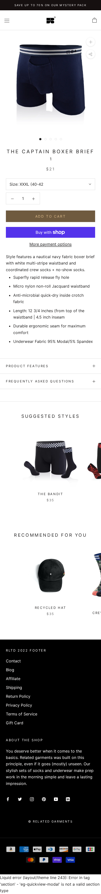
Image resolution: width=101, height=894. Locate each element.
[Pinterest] (44, 799)
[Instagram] (32, 799)
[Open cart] (94, 20)
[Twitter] (20, 799)
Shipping (14, 687)
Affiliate (13, 678)
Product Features (27, 366)
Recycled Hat (50, 608)
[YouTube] (56, 799)
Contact (13, 660)
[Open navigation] (6, 20)
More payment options (50, 244)
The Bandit (50, 494)
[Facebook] (8, 799)
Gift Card (14, 722)
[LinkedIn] (68, 799)
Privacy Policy (19, 705)
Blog (10, 669)
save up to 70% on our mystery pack (50, 5)
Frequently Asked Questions (40, 381)
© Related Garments (50, 821)
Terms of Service (21, 714)
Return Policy (18, 696)
